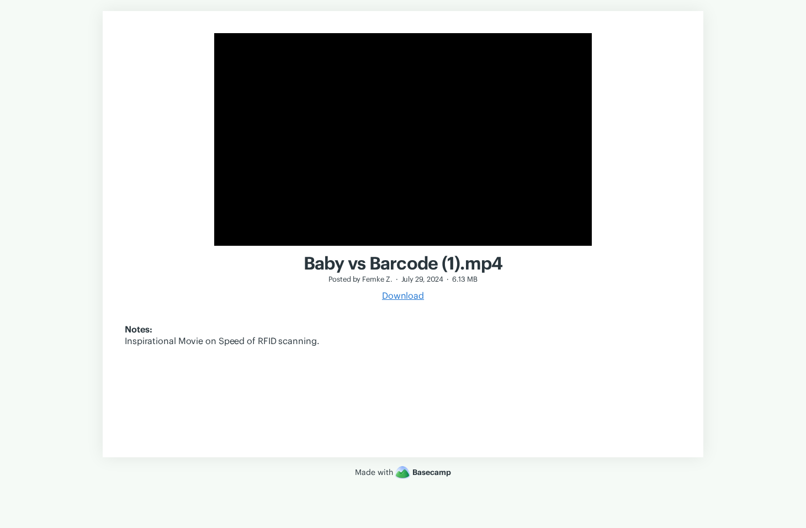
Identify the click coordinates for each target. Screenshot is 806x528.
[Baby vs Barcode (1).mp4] (403, 246)
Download (403, 295)
